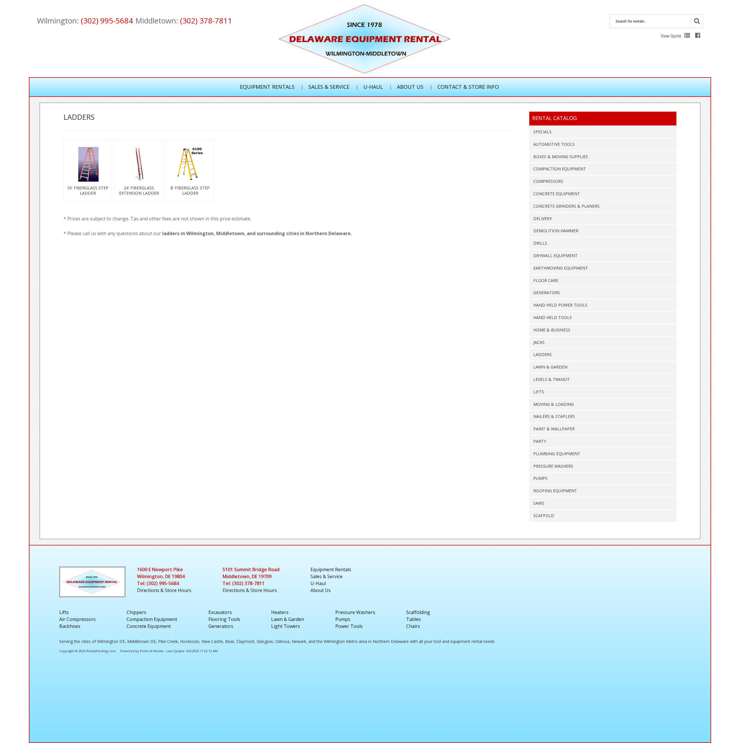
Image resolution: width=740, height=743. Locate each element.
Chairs (413, 626)
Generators (220, 626)
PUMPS (540, 478)
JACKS (539, 342)
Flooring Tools (224, 619)
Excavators (220, 612)
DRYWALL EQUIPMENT (555, 255)
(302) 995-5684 (107, 20)
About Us (410, 86)
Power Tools (349, 626)
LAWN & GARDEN (550, 367)
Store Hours (164, 590)
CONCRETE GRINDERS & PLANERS (566, 206)
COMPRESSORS (548, 181)
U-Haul (373, 86)
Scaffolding (418, 612)
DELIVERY (542, 218)
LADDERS (542, 354)
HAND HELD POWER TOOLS (560, 305)
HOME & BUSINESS (551, 330)
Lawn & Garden (287, 619)
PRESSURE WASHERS (553, 466)
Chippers (136, 612)
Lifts (64, 612)
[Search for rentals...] (697, 22)
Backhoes (69, 626)
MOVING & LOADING (553, 404)
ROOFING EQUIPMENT (555, 490)
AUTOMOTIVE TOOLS (554, 144)
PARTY (539, 441)
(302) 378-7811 (206, 20)
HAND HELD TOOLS (552, 317)
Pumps (342, 619)
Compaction (152, 619)
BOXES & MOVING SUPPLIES (560, 156)
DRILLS (540, 243)
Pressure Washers (355, 612)
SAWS (538, 503)
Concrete (149, 626)
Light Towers (285, 626)
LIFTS (538, 391)
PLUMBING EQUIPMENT (556, 453)
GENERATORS (546, 292)
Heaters (279, 612)
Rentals (330, 569)
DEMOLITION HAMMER (555, 230)
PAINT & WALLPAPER (554, 429)
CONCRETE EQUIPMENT (556, 193)
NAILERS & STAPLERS (554, 416)
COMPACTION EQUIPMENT (559, 169)
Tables (413, 619)
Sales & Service (328, 86)
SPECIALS (542, 131)
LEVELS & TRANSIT (551, 379)
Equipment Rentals (267, 86)
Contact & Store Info (468, 86)
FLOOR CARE (545, 280)
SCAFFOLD (543, 515)
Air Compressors (77, 619)
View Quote (671, 36)
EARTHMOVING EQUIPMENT (560, 268)
